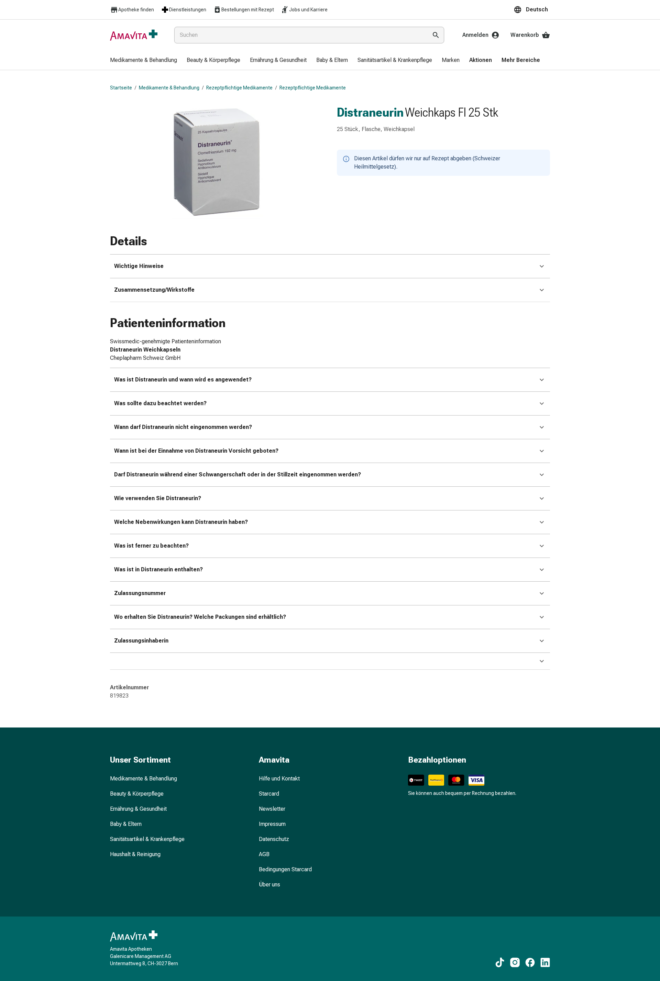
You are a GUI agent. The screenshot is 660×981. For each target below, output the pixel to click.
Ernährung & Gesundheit (138, 809)
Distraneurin (370, 112)
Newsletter (272, 809)
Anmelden (475, 35)
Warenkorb (524, 35)
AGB (264, 854)
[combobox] (299, 35)
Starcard (269, 793)
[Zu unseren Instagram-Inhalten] (515, 962)
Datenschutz (274, 839)
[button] (532, 10)
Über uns (269, 884)
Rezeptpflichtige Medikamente (239, 87)
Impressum (272, 824)
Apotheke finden (136, 9)
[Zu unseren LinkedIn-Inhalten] (545, 962)
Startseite (121, 87)
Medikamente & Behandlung (169, 87)
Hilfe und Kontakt (279, 778)
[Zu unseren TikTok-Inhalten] (500, 962)
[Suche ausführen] (436, 35)
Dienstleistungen (187, 9)
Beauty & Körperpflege (137, 793)
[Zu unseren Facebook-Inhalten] (530, 962)
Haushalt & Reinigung (135, 854)
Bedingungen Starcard (285, 869)
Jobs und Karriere (308, 9)
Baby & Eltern (126, 824)
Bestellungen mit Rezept (247, 9)
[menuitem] (143, 60)
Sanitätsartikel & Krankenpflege (147, 839)
